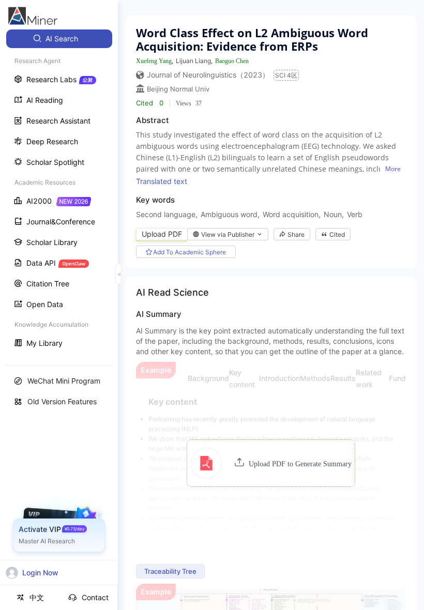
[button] (271, 463)
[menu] (59, 192)
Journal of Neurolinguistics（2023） (208, 74)
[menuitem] (59, 38)
